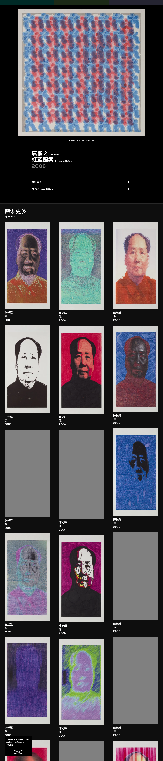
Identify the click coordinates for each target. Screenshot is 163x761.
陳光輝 (9, 312)
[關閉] (158, 9)
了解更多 (9, 745)
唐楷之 (40, 153)
